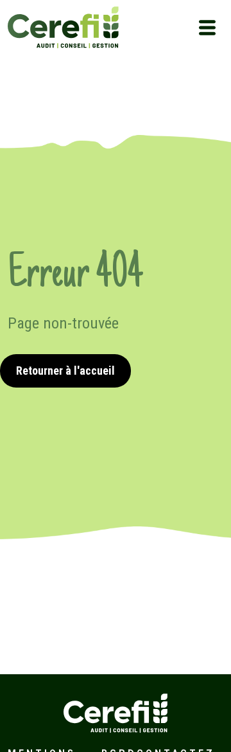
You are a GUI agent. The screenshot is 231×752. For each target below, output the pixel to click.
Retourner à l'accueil (65, 370)
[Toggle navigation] (207, 28)
